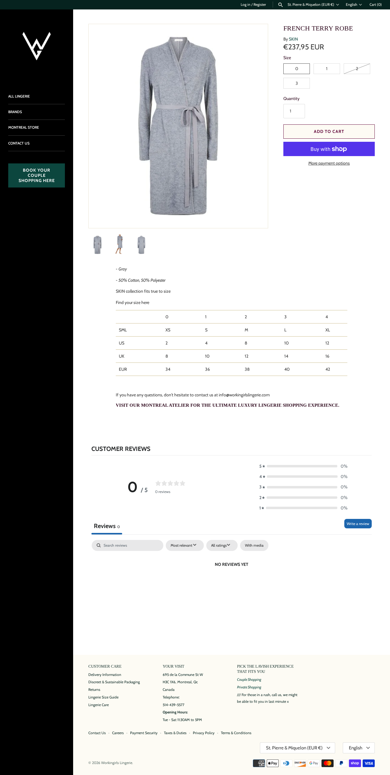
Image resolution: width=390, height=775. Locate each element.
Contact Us (97, 733)
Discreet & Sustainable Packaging (114, 682)
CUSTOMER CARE (105, 666)
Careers (118, 733)
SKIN (293, 39)
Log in (245, 4)
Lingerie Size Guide (103, 697)
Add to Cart (329, 131)
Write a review (358, 523)
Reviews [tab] (107, 526)
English (351, 4)
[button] (255, 215)
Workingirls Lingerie (116, 763)
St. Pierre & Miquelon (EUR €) (311, 4)
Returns (94, 690)
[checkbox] (254, 545)
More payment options (329, 163)
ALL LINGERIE (19, 96)
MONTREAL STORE (23, 127)
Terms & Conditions (236, 733)
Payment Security (144, 733)
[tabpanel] (231, 585)
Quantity (291, 98)
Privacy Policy (203, 733)
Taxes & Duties (175, 733)
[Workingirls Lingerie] (36, 46)
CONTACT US (19, 143)
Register (260, 4)
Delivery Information (104, 675)
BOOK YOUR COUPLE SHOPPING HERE (37, 175)
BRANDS (15, 112)
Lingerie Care (98, 705)
